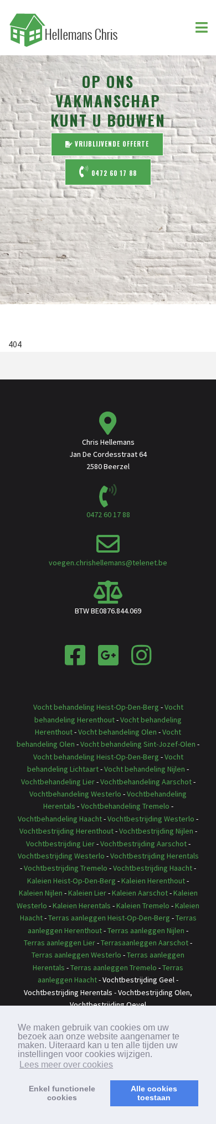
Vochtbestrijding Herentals (154, 856)
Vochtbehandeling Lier (58, 782)
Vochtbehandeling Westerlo (75, 794)
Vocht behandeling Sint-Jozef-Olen (138, 744)
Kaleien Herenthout (153, 881)
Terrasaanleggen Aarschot (144, 943)
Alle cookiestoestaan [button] (154, 1093)
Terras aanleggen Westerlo (76, 955)
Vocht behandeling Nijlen (144, 769)
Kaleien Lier (87, 893)
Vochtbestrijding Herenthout (66, 831)
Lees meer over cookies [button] (66, 1064)
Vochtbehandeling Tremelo (125, 806)
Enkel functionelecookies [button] (62, 1093)
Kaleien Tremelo (142, 905)
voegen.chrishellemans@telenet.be (108, 563)
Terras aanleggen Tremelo (114, 967)
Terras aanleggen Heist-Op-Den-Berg (109, 918)
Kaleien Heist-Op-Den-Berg (71, 881)
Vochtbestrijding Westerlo (150, 819)
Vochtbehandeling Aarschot (146, 782)
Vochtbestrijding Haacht (152, 868)
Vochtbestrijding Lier (60, 844)
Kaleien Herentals (82, 905)
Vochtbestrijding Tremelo (65, 868)
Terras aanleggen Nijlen (145, 930)
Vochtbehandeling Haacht (60, 819)
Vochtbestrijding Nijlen (156, 831)
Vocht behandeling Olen (117, 732)
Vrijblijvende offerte (111, 143)
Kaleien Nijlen (41, 893)
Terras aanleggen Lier (59, 943)
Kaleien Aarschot (140, 893)
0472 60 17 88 (113, 173)
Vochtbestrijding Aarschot (143, 844)
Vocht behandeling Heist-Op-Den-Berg (96, 707)
